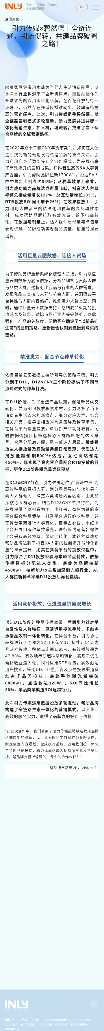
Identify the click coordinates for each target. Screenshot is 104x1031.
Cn (82, 7)
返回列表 (12, 19)
